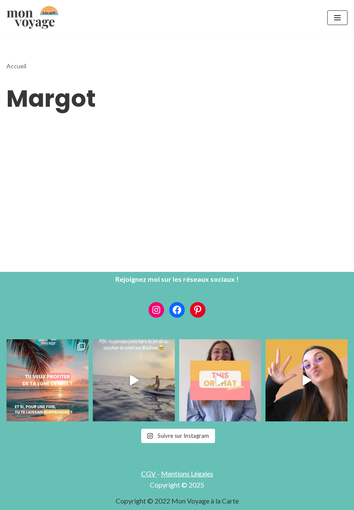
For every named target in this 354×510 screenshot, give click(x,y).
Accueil (16, 66)
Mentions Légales (187, 473)
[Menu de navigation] (337, 17)
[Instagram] (156, 310)
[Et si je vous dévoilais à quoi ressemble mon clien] (220, 380)
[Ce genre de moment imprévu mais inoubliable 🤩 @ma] (134, 380)
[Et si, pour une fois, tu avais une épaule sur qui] (47, 380)
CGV (149, 473)
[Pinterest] (197, 310)
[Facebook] (177, 310)
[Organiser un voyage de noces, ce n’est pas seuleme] (307, 380)
